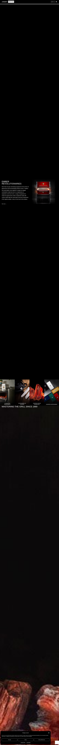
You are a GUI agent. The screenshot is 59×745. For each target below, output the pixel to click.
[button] (48, 732)
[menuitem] (53, 2)
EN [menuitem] (52, 1)
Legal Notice (28, 742)
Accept (9, 739)
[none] (53, 2)
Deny (26, 739)
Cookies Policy (23, 742)
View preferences (41, 739)
